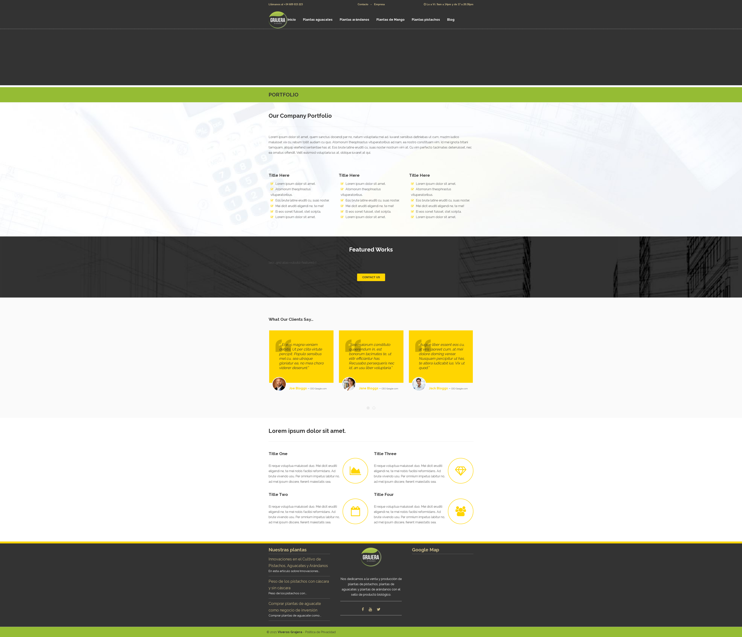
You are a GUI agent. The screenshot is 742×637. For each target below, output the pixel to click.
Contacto (363, 4)
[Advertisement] (371, 58)
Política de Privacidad (320, 632)
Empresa (379, 4)
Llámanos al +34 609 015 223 (286, 4)
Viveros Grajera (283, 19)
